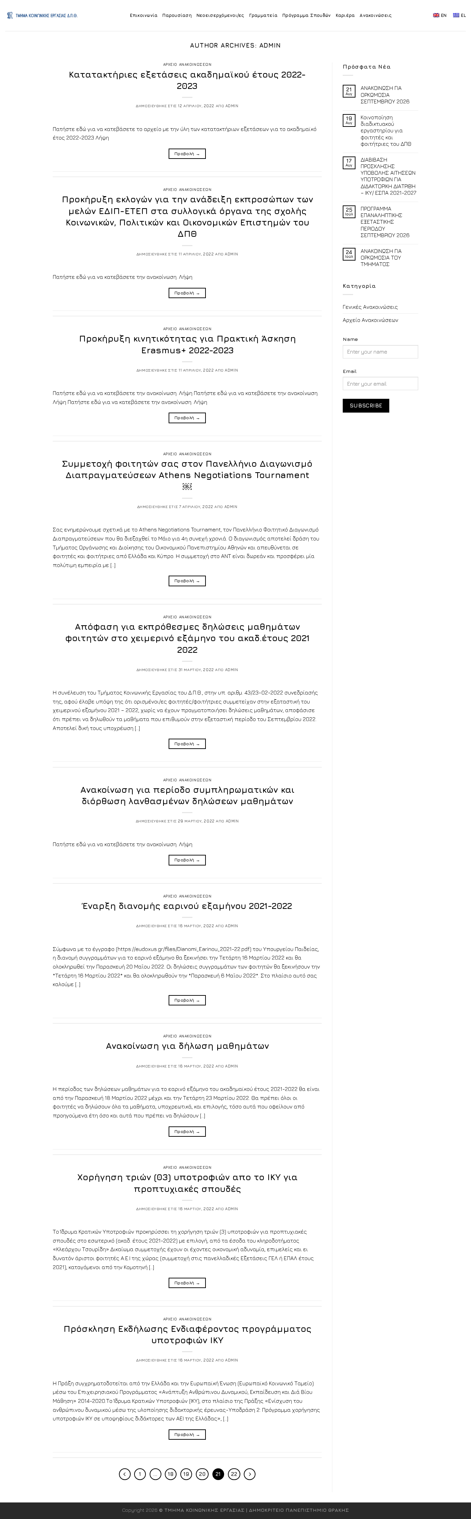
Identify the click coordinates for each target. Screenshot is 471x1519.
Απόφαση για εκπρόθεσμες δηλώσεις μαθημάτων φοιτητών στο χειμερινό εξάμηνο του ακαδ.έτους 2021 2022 (187, 638)
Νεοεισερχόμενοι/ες (220, 15)
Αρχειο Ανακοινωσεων (187, 64)
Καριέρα (345, 15)
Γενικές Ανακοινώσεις (370, 307)
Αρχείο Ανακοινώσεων (370, 320)
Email (350, 371)
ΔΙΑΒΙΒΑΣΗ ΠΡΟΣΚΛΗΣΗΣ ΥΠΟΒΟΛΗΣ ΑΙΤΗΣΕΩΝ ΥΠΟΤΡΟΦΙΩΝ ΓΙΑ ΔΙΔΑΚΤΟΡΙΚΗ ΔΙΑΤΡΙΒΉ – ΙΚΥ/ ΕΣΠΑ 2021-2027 (388, 176)
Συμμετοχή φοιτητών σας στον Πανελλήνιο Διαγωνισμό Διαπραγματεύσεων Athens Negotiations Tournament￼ (187, 475)
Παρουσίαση (177, 15)
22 (234, 1474)
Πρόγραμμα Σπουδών (306, 15)
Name (350, 339)
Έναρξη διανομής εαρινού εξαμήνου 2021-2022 (187, 905)
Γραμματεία (263, 15)
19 (186, 1474)
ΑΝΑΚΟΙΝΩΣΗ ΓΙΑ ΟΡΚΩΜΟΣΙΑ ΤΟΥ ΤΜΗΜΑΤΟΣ (381, 257)
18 (170, 1474)
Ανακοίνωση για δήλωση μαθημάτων (187, 1045)
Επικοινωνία (144, 15)
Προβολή (187, 153)
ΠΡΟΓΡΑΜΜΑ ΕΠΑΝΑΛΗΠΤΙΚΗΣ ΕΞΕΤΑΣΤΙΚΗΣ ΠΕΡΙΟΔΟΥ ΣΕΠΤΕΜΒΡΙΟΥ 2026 (385, 221)
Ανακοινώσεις (376, 15)
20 (202, 1474)
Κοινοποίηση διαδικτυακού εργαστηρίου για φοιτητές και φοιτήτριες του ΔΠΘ (386, 130)
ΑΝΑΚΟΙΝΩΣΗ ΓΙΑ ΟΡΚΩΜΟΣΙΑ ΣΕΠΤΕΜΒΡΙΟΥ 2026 (385, 94)
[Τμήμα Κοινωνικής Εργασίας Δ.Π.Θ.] (42, 15)
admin (270, 45)
